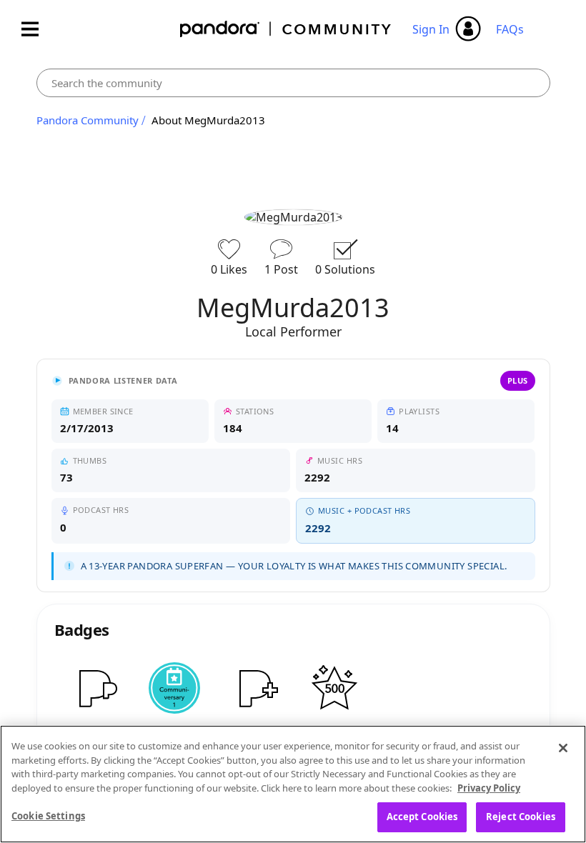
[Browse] (37, 29)
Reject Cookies (520, 816)
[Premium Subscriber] (94, 688)
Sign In (431, 29)
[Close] (563, 748)
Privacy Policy (488, 788)
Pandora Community (286, 29)
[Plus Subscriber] (254, 688)
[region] (293, 784)
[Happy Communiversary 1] (174, 688)
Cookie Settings (48, 815)
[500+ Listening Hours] (334, 688)
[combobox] (293, 83)
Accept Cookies (422, 816)
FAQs (510, 29)
